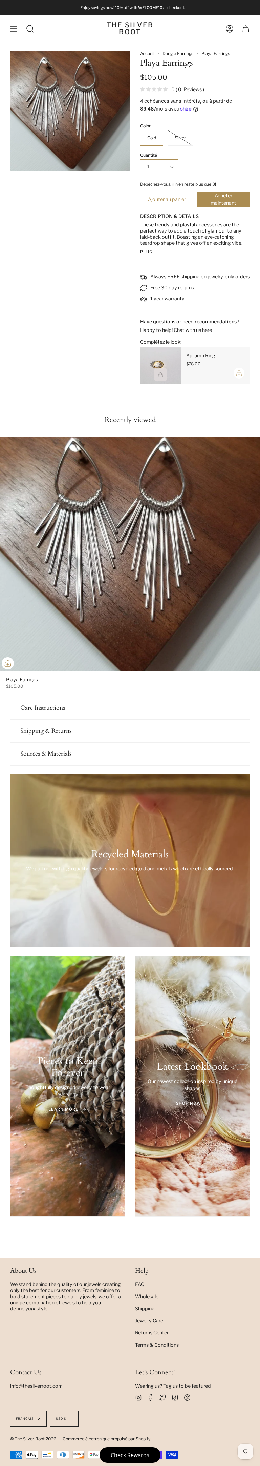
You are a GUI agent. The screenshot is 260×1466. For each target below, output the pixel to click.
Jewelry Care (149, 1321)
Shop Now (188, 1103)
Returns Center (152, 1333)
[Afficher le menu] (13, 28)
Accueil (147, 53)
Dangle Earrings (177, 53)
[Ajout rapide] (8, 663)
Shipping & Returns (45, 731)
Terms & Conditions (157, 1345)
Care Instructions (42, 708)
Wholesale (146, 1296)
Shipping (145, 1309)
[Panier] (246, 28)
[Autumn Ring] (160, 365)
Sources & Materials (45, 753)
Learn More (63, 1109)
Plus (146, 252)
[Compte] (229, 28)
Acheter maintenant (223, 199)
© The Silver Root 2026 (33, 1438)
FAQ (140, 1284)
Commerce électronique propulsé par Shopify (107, 1438)
